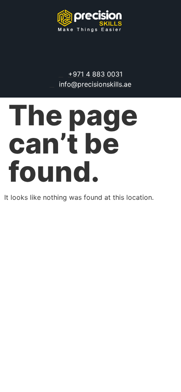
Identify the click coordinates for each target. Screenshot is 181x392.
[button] (90, 53)
